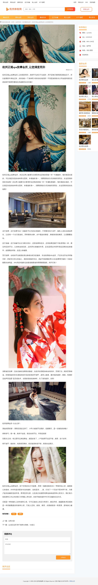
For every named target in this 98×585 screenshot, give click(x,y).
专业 (88, 50)
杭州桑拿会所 (26, 22)
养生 (22, 178)
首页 (12, 22)
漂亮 (91, 50)
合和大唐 (12, 521)
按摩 (12, 75)
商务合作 (72, 581)
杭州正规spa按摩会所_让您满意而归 (42, 22)
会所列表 (18, 22)
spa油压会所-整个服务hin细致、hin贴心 (22, 525)
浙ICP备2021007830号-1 (62, 581)
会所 (16, 75)
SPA (51, 255)
